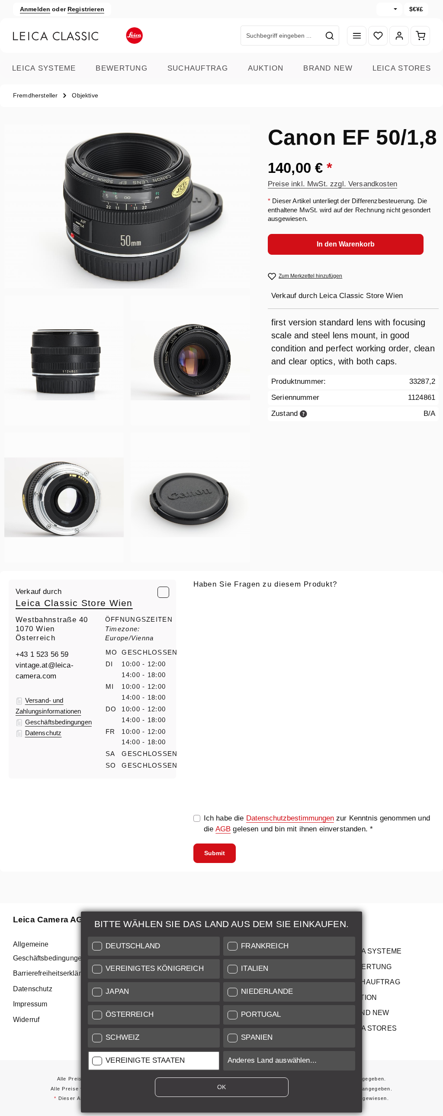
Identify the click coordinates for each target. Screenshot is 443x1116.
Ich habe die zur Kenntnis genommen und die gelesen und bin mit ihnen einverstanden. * (317, 823)
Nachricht (209, 683)
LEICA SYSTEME (44, 68)
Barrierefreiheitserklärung (53, 973)
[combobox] (281, 35)
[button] (154, 946)
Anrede (205, 643)
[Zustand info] (303, 413)
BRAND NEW (328, 68)
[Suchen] (330, 35)
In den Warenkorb (346, 244)
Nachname (296, 643)
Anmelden (35, 9)
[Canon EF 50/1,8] (127, 206)
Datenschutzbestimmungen (290, 818)
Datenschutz (32, 989)
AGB (223, 829)
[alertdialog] (221, 1014)
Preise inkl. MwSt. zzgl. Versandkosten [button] (332, 184)
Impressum (30, 1004)
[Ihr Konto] (399, 35)
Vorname (376, 643)
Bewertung (122, 68)
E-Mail (206, 602)
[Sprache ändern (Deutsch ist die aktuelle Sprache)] (389, 9)
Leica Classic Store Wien (74, 603)
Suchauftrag (197, 68)
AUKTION (266, 68)
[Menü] (356, 35)
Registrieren (85, 9)
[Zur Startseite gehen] (78, 35)
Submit (214, 853)
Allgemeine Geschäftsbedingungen (49, 951)
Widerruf (26, 1019)
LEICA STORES (401, 68)
